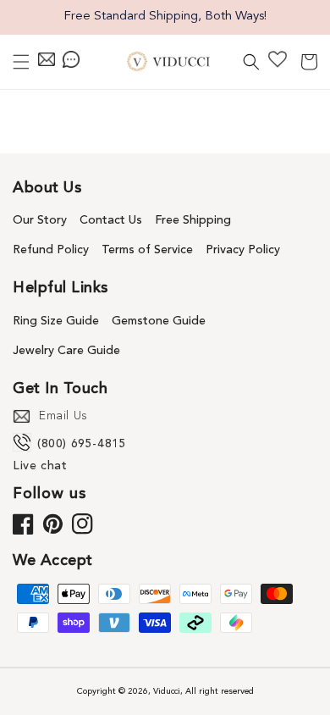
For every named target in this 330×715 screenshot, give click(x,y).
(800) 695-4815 (81, 444)
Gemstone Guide (159, 321)
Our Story (40, 220)
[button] (21, 61)
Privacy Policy (243, 250)
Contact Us (111, 220)
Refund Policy (51, 250)
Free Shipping (193, 220)
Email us (63, 416)
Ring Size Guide (56, 321)
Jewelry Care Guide (66, 351)
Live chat (40, 466)
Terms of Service (147, 250)
